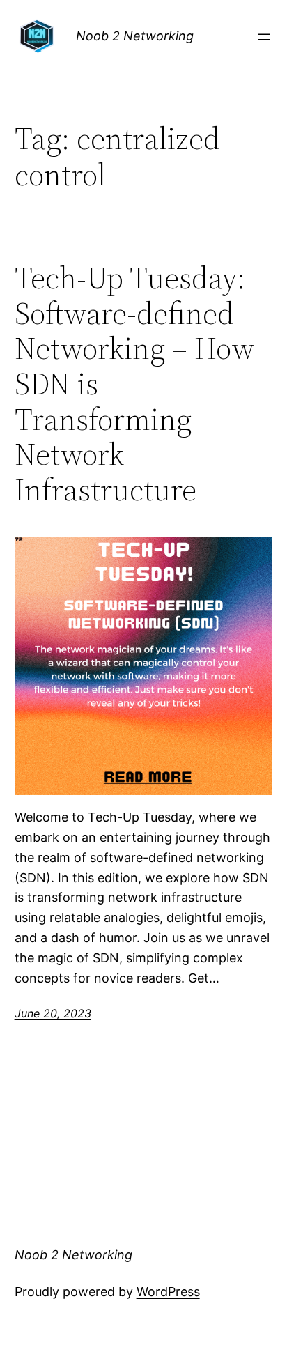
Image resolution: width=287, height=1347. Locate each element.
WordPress (168, 1291)
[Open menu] (264, 37)
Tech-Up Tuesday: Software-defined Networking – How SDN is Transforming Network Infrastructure (134, 384)
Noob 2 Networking (135, 36)
